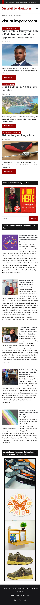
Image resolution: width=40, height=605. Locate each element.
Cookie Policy (25, 595)
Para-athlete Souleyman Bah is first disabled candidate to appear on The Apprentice (20, 34)
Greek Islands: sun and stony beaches (19, 88)
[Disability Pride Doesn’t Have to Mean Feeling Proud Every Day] (10, 425)
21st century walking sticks (18, 135)
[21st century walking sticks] (20, 150)
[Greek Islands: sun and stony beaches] (20, 105)
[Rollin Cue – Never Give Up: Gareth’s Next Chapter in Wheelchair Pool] (10, 384)
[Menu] (37, 9)
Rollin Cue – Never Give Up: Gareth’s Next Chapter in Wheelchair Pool (28, 372)
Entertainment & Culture (11, 28)
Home (5, 15)
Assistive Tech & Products (11, 132)
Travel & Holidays (8, 84)
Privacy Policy (14, 595)
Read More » (8, 77)
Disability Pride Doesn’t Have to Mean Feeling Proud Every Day (28, 412)
